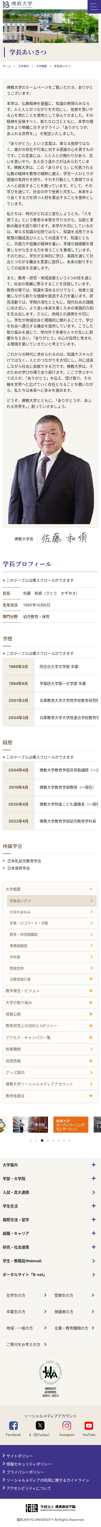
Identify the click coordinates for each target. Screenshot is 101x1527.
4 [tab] (48, 1141)
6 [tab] (59, 1141)
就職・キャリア (16, 1233)
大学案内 (10, 1165)
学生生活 (10, 1206)
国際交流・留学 (16, 1219)
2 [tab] (36, 1141)
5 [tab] (53, 1141)
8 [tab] (69, 1141)
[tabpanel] (71, 1125)
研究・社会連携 (16, 1247)
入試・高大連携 (16, 1192)
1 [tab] (31, 1141)
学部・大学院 (14, 1178)
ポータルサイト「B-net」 (25, 1274)
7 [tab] (64, 1141)
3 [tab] (42, 1140)
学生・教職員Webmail (22, 1260)
